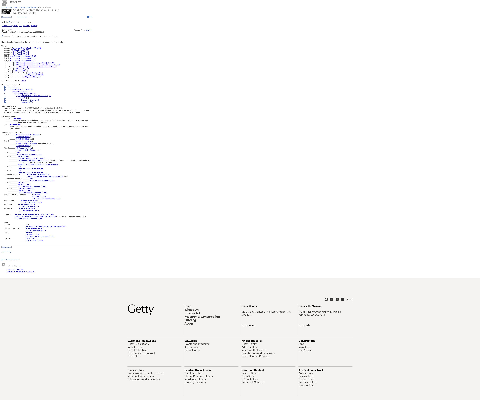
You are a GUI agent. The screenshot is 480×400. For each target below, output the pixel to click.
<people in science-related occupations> (32, 96)
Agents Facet (13, 87)
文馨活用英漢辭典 (23, 137)
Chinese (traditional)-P (22, 56)
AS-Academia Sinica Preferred (28, 134)
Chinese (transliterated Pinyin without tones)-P (35, 65)
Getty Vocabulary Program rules (29, 154)
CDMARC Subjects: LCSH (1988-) (31, 158)
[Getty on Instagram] (337, 299)
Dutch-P (20, 69)
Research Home (7, 7)
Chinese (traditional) (22, 58)
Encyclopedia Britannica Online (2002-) (33, 160)
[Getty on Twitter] (331, 299)
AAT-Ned (21, 182)
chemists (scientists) (28, 100)
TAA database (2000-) (34, 240)
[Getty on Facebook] (326, 299)
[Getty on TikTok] (342, 299)
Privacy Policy (21, 272)
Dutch (18, 71)
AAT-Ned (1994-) (24, 184)
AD (23, 50)
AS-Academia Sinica (24, 141)
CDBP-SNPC (45, 214)
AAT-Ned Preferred (26, 188)
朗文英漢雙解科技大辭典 (25, 150)
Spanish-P (33, 75)
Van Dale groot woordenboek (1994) (32, 186)
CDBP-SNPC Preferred (36, 174)
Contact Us (30, 272)
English (18, 50)
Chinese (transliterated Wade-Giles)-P (35, 67)
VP (18, 152)
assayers (26, 102)
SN (27, 50)
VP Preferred (23, 156)
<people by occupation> (23, 94)
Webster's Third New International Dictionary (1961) (38, 164)
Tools (16, 7)
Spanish (29, 77)
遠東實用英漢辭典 (23, 139)
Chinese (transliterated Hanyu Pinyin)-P (32, 63)
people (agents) (18, 91)
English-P (30, 48)
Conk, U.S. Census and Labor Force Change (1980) (35, 216)
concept (89, 30)
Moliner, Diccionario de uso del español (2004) (45, 176)
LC (25, 48)
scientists (22, 98)
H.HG (24, 81)
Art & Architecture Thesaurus (28, 7)
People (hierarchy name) (20, 89)
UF (31, 58)
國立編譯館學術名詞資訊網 (26, 143)
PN (39, 48)
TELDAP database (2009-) (31, 202)
